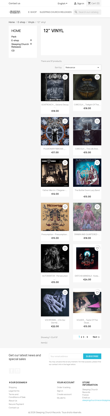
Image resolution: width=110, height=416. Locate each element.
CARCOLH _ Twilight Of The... (87, 104)
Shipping (13, 387)
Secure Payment (16, 404)
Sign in (60, 391)
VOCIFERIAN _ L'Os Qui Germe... (55, 321)
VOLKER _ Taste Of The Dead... (87, 321)
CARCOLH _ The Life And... (87, 148)
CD (13, 50)
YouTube (17, 371)
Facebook (11, 371)
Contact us (14, 3)
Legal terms (14, 391)
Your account (65, 382)
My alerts (61, 398)
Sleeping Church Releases (56, 12)
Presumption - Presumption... (55, 234)
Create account (64, 394)
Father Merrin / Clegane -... (55, 190)
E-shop (32, 12)
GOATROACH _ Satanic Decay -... (55, 106)
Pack (13, 36)
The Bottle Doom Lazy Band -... (87, 191)
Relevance (83, 67)
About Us (13, 400)
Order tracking (63, 387)
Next (96, 337)
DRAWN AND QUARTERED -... (87, 234)
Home (16, 30)
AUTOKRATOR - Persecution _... (55, 277)
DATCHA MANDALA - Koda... (87, 276)
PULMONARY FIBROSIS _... (55, 148)
